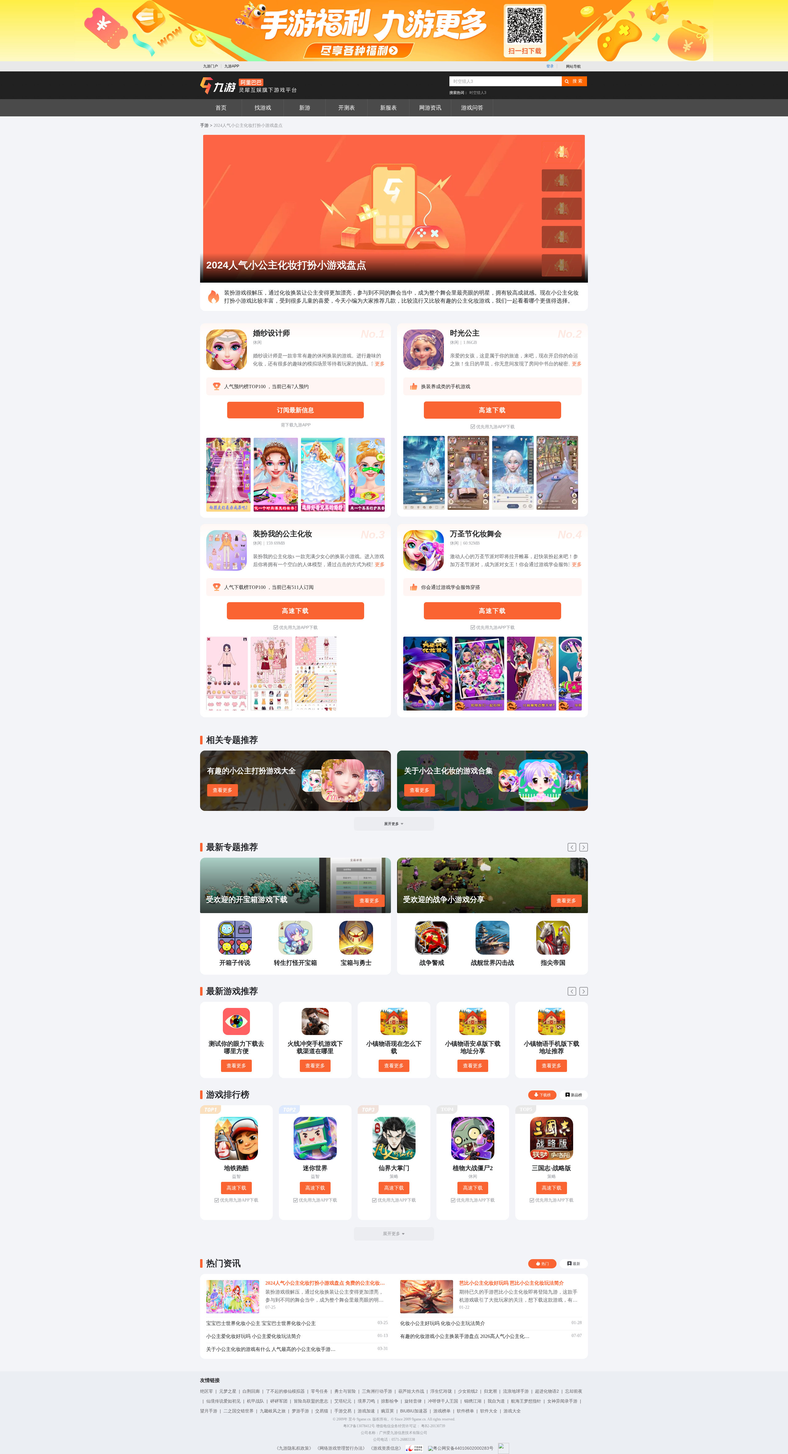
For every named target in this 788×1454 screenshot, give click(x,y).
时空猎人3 (477, 93)
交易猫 (321, 1410)
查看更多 (222, 790)
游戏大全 (512, 1410)
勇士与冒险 (345, 1391)
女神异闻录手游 (562, 1401)
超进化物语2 (547, 1391)
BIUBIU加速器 (413, 1410)
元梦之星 (227, 1391)
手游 (204, 125)
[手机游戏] (248, 86)
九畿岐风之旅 (273, 1410)
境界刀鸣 (366, 1401)
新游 (304, 108)
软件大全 (488, 1410)
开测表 (346, 108)
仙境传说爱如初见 (223, 1401)
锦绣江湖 (472, 1401)
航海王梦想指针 (526, 1401)
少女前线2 (468, 1391)
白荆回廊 (251, 1391)
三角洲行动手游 (377, 1391)
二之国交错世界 (238, 1410)
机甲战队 (255, 1401)
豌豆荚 (387, 1410)
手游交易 (343, 1410)
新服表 (388, 108)
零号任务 (319, 1391)
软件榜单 (465, 1410)
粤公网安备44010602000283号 (463, 1448)
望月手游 (208, 1410)
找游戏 (263, 108)
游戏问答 (472, 108)
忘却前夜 (573, 1391)
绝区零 (206, 1391)
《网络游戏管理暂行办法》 (341, 1448)
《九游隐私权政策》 (294, 1448)
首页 (221, 108)
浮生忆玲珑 (441, 1391)
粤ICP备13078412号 (359, 1426)
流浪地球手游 (516, 1391)
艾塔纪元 (343, 1401)
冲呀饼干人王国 (443, 1401)
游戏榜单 (442, 1410)
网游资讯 (430, 108)
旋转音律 (413, 1401)
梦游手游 (300, 1410)
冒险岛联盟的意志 (311, 1401)
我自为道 (496, 1401)
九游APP (231, 66)
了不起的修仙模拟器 (285, 1391)
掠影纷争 (389, 1401)
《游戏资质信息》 (386, 1448)
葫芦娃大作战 (411, 1391)
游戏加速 (366, 1410)
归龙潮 (490, 1391)
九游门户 (210, 66)
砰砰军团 (278, 1401)
